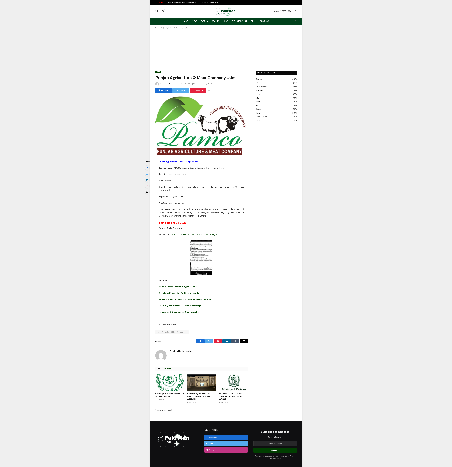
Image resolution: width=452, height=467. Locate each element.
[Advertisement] (226, 49)
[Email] (147, 191)
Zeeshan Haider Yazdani (170, 84)
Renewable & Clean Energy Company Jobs (179, 312)
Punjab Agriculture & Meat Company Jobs (172, 332)
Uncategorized (261, 117)
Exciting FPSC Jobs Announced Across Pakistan (169, 395)
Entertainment (239, 21)
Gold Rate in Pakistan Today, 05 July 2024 (184, 2)
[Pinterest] (147, 185)
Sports (215, 21)
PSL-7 (258, 105)
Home (157, 28)
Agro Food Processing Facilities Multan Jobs (180, 293)
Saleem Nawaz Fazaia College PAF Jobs (178, 287)
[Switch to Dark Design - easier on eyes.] (296, 2)
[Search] (295, 21)
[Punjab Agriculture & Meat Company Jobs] (201, 126)
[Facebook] (147, 167)
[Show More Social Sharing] (209, 90)
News (194, 21)
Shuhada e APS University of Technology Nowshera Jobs (185, 299)
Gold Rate (259, 90)
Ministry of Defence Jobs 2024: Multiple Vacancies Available (230, 396)
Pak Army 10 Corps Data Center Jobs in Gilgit (180, 305)
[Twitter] (147, 173)
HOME (185, 21)
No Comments (199, 84)
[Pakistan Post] (226, 11)
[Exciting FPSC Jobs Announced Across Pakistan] (169, 382)
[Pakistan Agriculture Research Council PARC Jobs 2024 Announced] (201, 382)
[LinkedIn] (147, 179)
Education (260, 83)
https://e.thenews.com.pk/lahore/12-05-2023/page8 (193, 234)
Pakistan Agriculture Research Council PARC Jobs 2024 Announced (201, 396)
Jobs (225, 21)
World (204, 21)
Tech (253, 21)
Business (264, 21)
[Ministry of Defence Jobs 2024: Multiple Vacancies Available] (233, 382)
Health (258, 94)
